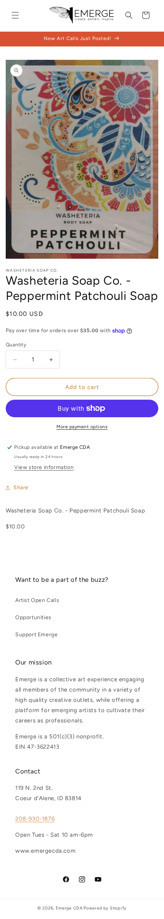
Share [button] (21, 487)
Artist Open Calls (37, 600)
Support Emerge (36, 634)
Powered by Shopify (105, 908)
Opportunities (33, 617)
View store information (44, 467)
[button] (15, 15)
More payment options (82, 426)
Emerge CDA (69, 908)
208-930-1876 (35, 818)
